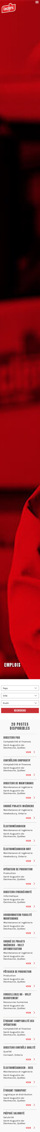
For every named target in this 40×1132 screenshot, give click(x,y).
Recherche (20, 710)
